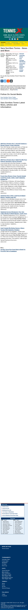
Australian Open (6, 559)
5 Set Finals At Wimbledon (8, 512)
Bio (17, 89)
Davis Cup (4, 565)
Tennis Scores (5, 506)
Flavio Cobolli (6, 532)
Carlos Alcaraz (6, 522)
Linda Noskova (18, 529)
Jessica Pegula (18, 524)
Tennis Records (5, 508)
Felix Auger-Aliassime (7, 525)
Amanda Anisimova (19, 533)
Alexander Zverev (6, 524)
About (3, 583)
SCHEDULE (20, 37)
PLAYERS (16, 35)
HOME (5, 35)
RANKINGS (7, 37)
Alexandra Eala (15, 42)
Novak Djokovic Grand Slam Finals (10, 513)
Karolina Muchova (19, 528)
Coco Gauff (17, 525)
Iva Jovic (21, 42)
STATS (14, 37)
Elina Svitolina (18, 532)
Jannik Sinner (6, 521)
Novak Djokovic (8, 43)
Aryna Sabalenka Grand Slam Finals (10, 515)
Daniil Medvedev (6, 528)
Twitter (3, 594)
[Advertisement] (14, 14)
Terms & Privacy (6, 588)
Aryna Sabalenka (18, 521)
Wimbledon (4, 562)
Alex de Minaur (6, 529)
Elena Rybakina (18, 522)
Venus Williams (16, 43)
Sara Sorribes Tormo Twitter (8, 97)
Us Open (8, 42)
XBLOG (10, 35)
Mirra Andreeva (18, 526)
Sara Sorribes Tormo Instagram (9, 98)
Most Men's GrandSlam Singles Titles (6, 575)
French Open (5, 561)
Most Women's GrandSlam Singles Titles (7, 578)
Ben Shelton (5, 533)
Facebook (4, 595)
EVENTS (22, 35)
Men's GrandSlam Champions (6, 572)
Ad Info (3, 586)
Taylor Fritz (5, 530)
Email (3, 585)
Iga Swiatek (17, 530)
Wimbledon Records (6, 510)
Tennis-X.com (16, 602)
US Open (4, 564)
